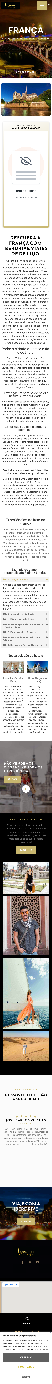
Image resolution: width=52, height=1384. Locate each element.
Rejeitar (26, 1377)
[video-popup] (26, 789)
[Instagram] (30, 1262)
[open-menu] (42, 5)
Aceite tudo (26, 1357)
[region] (26, 1358)
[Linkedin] (37, 1262)
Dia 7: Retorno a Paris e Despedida (23, 645)
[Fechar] (50, 1332)
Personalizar (26, 1367)
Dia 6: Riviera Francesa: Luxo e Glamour (21, 638)
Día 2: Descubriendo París (18, 614)
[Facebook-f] (22, 1262)
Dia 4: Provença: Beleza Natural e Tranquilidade (23, 626)
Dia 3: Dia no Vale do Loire (18, 619)
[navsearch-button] (48, 5)
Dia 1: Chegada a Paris (16, 579)
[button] (4, 98)
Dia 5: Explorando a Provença (20, 632)
